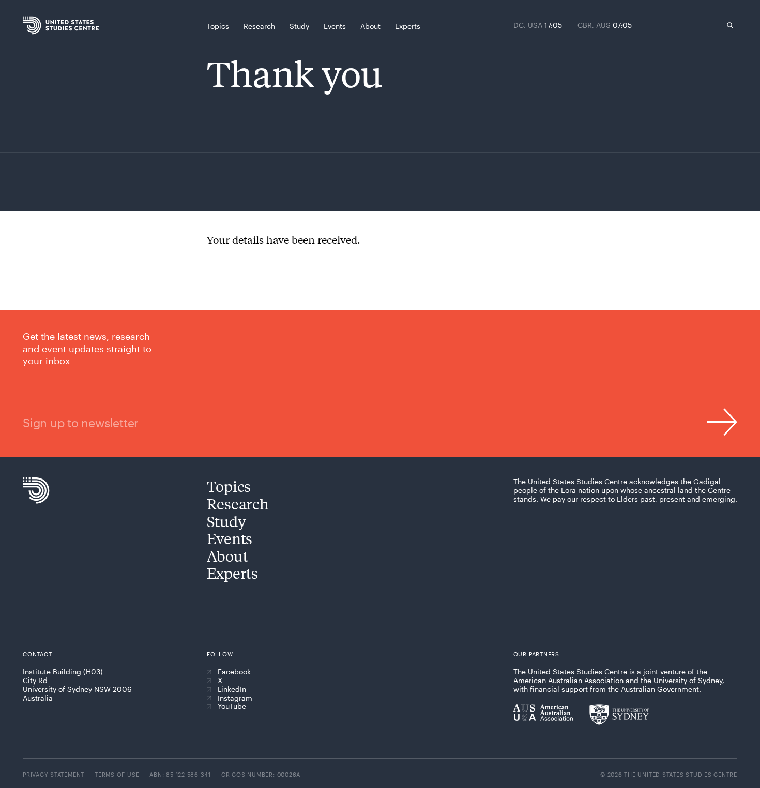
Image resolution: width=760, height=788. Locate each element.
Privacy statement (53, 774)
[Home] (43, 25)
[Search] (730, 25)
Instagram (235, 698)
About (227, 555)
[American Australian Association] (543, 712)
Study (226, 521)
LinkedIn (232, 689)
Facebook (234, 672)
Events (229, 538)
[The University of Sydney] (619, 714)
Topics (229, 486)
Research (238, 503)
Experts (232, 572)
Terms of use (117, 774)
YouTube (232, 706)
